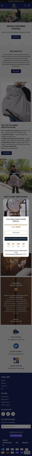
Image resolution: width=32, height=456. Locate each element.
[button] (16, 232)
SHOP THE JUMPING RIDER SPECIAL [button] (16, 238)
